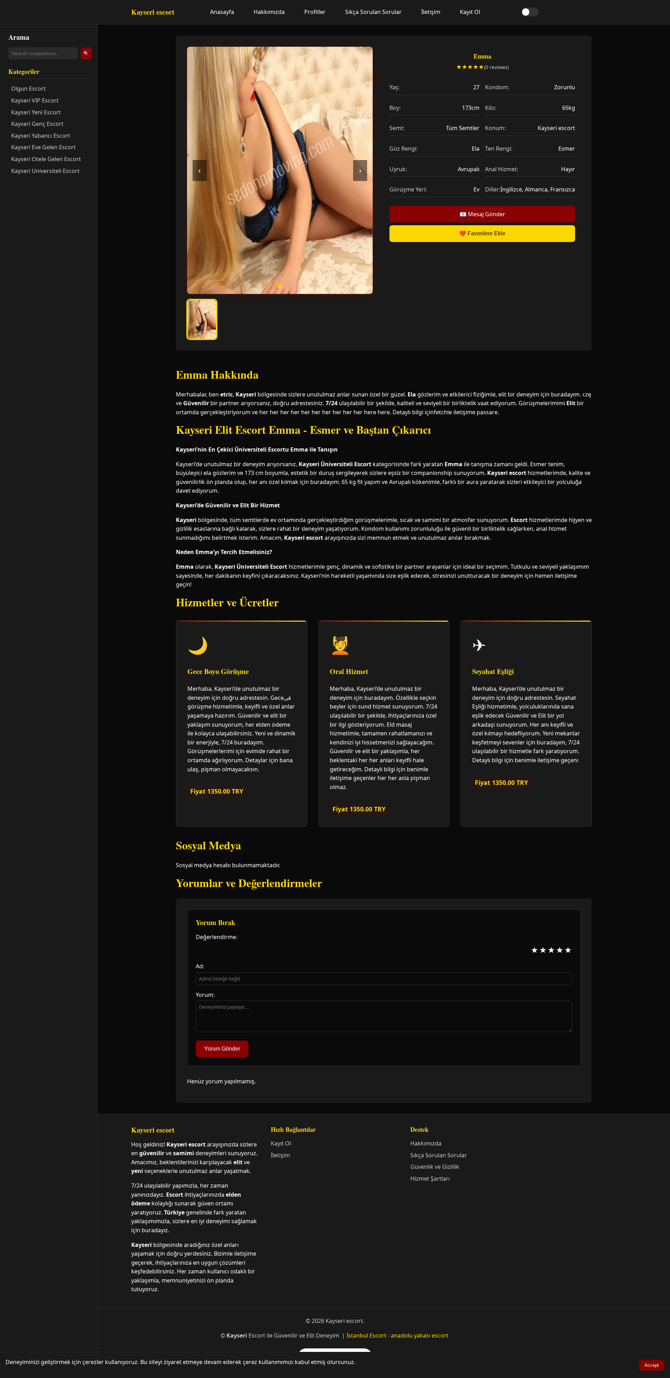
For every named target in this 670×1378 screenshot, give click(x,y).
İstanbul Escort (366, 1335)
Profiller (315, 12)
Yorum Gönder (222, 1049)
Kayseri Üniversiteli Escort (45, 171)
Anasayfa (222, 12)
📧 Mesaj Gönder (482, 214)
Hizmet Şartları (430, 1178)
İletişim (430, 12)
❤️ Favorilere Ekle (482, 233)
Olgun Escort (28, 88)
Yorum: (205, 995)
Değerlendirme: (216, 937)
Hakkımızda (269, 12)
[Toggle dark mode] (530, 12)
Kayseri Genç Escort (37, 124)
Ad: (200, 966)
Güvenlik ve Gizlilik (434, 1167)
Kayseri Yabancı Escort (40, 135)
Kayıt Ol (470, 12)
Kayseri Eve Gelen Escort (43, 147)
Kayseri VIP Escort (35, 100)
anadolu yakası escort (419, 1335)
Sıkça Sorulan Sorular (373, 12)
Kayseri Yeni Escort (36, 112)
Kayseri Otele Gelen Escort (46, 159)
